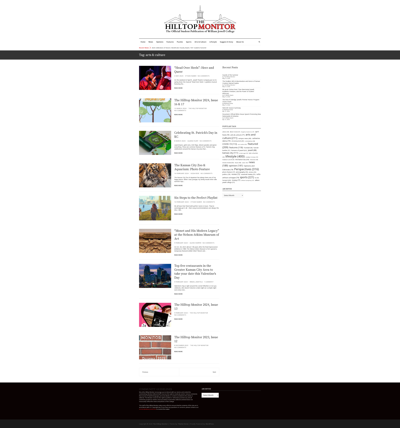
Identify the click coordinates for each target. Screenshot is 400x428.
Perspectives (246, 169)
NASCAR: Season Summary (231, 108)
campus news (244, 138)
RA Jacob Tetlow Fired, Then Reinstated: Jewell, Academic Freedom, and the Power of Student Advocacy (238, 91)
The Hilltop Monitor (197, 108)
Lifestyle (213, 42)
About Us (240, 42)
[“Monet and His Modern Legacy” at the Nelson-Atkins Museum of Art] (155, 241)
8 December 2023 (181, 345)
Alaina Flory (193, 141)
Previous (145, 372)
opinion (236, 165)
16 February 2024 (181, 173)
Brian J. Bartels (196, 282)
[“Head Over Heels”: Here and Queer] (155, 78)
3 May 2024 (178, 76)
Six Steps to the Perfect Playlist (196, 198)
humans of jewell (239, 150)
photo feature (228, 172)
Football (248, 148)
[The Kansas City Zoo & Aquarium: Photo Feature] (155, 175)
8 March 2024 (179, 141)
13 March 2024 (180, 108)
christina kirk (237, 141)
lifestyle (235, 156)
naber (245, 162)
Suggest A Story (226, 42)
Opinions (159, 42)
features (236, 147)
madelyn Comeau (252, 157)
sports (247, 177)
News (151, 42)
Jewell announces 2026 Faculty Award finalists (167, 48)
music (238, 163)
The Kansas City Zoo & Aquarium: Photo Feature (192, 167)
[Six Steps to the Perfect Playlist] (155, 208)
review (235, 174)
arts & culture (237, 135)
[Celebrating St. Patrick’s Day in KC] (155, 143)
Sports (188, 42)
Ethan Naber (190, 76)
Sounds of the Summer (230, 75)
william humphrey (247, 180)
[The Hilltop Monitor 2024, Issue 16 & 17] (155, 110)
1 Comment (209, 282)
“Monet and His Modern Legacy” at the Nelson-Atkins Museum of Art (196, 235)
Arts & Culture (200, 42)
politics (226, 174)
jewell (252, 150)
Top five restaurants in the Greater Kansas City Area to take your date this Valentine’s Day (195, 272)
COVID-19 (229, 144)
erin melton (242, 144)
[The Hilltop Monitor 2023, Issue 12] (155, 347)
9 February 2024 (181, 243)
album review (235, 132)
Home (143, 42)
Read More (178, 88)
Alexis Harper (195, 243)
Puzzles (180, 42)
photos (252, 172)
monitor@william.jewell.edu (147, 409)
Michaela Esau (242, 159)
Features (170, 42)
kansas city (230, 152)
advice (225, 132)
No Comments (203, 76)
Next (214, 372)
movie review (228, 163)
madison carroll (228, 160)
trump (236, 180)
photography (242, 172)
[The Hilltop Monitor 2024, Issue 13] (155, 315)
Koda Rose (195, 173)
